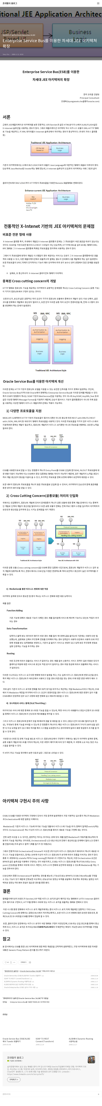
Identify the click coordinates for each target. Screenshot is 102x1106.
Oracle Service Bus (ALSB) (30, 971)
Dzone (5, 1103)
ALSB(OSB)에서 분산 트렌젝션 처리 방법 (17, 984)
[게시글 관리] (14, 962)
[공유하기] (11, 962)
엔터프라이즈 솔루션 (11, 971)
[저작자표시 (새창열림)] (30, 962)
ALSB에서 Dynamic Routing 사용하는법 (17, 981)
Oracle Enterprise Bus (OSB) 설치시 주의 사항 (19, 987)
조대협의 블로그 (10, 3)
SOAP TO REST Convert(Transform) (17, 978)
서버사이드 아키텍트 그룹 (12, 1098)
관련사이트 (7, 1094)
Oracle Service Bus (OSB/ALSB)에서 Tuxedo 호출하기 (22, 975)
